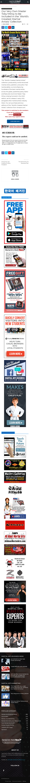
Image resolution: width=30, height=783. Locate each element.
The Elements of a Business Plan (23, 162)
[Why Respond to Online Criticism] (5, 696)
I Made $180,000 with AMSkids (19, 666)
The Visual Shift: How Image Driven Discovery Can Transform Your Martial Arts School (19, 687)
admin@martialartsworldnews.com (16, 759)
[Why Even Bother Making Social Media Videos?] (5, 703)
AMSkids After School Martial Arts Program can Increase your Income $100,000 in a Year (20, 675)
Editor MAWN (6, 24)
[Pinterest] (9, 27)
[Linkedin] (13, 27)
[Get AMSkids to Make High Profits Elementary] (5, 661)
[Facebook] (2, 27)
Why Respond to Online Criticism (20, 693)
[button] (15, 76)
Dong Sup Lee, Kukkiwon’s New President (6, 163)
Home (2, 6)
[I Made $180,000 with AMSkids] (5, 669)
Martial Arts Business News (11, 6)
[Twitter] (6, 27)
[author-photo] (15, 177)
